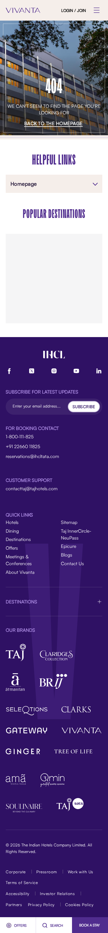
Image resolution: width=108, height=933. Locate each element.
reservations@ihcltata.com (32, 456)
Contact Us (72, 563)
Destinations (18, 539)
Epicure (68, 546)
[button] (54, 601)
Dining (12, 531)
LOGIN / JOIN (73, 10)
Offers (12, 548)
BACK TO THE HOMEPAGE (53, 123)
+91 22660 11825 (23, 446)
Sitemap (69, 522)
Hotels (12, 522)
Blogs (66, 555)
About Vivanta (20, 572)
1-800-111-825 (20, 436)
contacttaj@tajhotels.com (32, 488)
